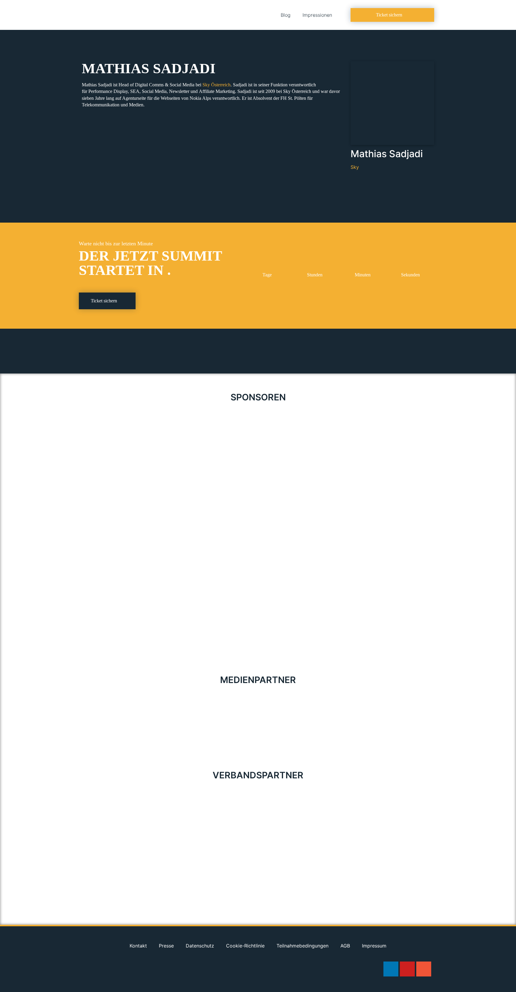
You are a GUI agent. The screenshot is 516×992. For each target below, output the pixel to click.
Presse (166, 946)
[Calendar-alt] (423, 969)
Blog (286, 15)
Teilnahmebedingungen (302, 946)
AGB (345, 946)
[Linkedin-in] (390, 969)
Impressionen (317, 15)
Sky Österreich (216, 84)
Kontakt (138, 946)
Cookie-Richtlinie (245, 946)
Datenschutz (200, 946)
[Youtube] (407, 969)
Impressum (374, 946)
